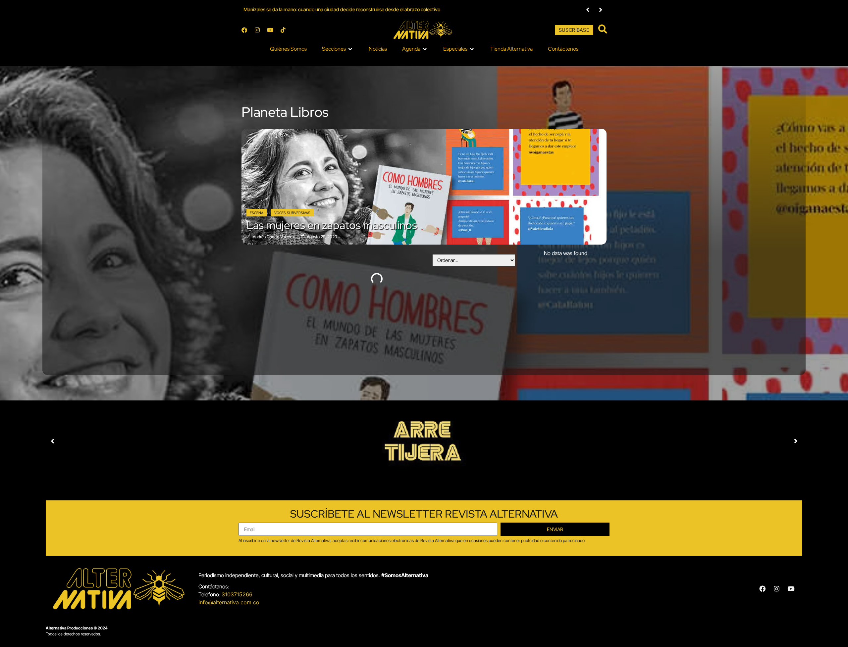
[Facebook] (244, 30)
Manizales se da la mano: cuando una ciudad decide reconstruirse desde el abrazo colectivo (341, 9)
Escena (256, 212)
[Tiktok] (283, 30)
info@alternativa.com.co (228, 602)
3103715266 (237, 594)
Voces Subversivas (292, 212)
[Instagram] (257, 30)
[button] (337, 49)
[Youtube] (270, 30)
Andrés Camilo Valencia (274, 237)
